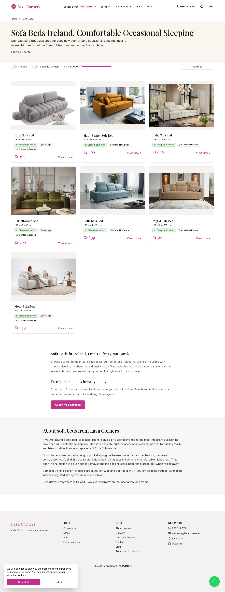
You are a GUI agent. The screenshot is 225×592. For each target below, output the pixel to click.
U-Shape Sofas (123, 6)
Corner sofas (70, 528)
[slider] (81, 66)
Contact (120, 542)
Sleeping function (49, 66)
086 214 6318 (188, 6)
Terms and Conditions (128, 551)
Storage (22, 66)
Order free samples (68, 404)
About (150, 6)
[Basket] (211, 7)
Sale (139, 6)
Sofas (104, 6)
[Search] (202, 7)
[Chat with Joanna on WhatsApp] (214, 581)
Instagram (177, 543)
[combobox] (197, 67)
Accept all (23, 582)
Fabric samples (71, 542)
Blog (118, 546)
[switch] (14, 66)
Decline (58, 582)
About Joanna (123, 528)
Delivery (120, 532)
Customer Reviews (126, 537)
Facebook (177, 538)
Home (14, 18)
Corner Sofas (78, 6)
